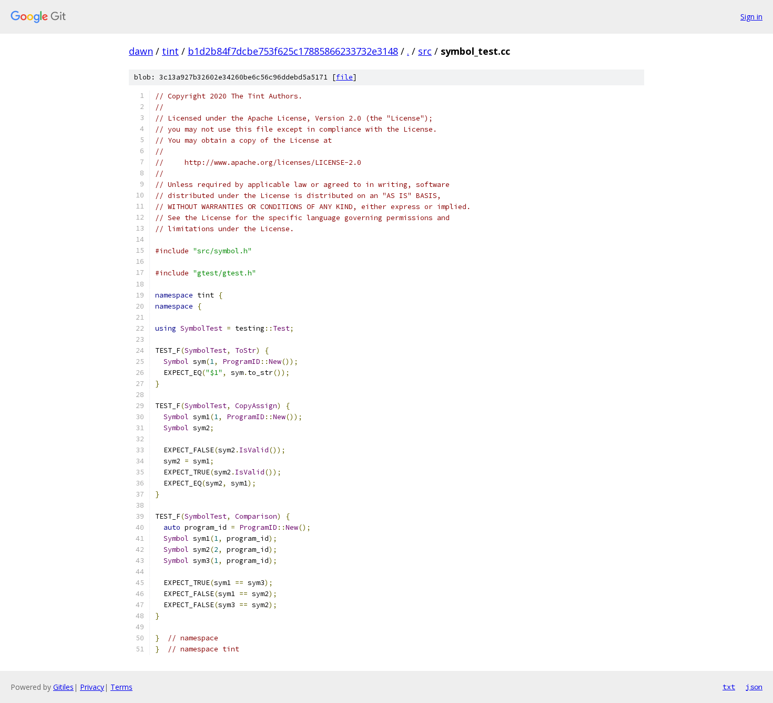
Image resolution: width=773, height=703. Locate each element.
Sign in (751, 17)
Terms (121, 687)
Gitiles (63, 687)
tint (170, 51)
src (425, 51)
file (344, 77)
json (754, 686)
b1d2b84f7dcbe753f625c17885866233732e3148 (293, 51)
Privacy (92, 687)
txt (729, 686)
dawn (141, 51)
